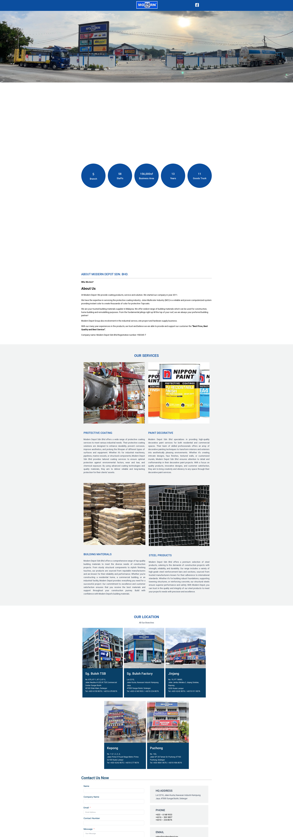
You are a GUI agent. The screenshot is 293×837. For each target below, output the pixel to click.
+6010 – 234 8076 (164, 820)
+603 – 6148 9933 (164, 814)
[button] (86, 393)
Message (88, 829)
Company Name (91, 797)
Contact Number (92, 818)
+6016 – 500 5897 (164, 817)
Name (86, 786)
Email (86, 807)
